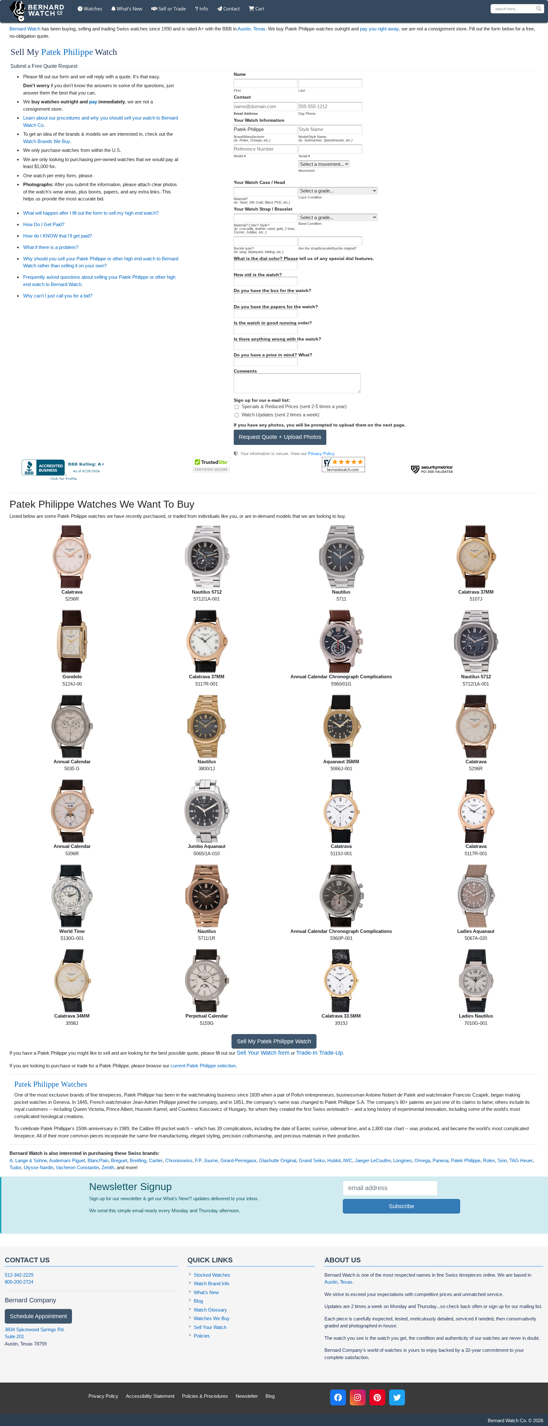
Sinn (502, 1160)
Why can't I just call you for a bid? (57, 295)
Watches (92, 8)
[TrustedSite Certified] (211, 464)
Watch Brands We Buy (46, 141)
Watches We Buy (212, 1318)
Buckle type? (259, 250)
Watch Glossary (210, 1309)
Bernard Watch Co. (507, 1420)
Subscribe (401, 1206)
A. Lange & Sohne (28, 1160)
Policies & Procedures (205, 1396)
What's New (128, 8)
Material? (262, 200)
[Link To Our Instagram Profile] (358, 1397)
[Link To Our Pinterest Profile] (377, 1397)
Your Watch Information (259, 120)
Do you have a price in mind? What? (273, 355)
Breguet (119, 1160)
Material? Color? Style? (264, 228)
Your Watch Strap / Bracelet (263, 209)
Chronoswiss (178, 1160)
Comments (245, 371)
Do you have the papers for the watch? (276, 306)
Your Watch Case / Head (259, 182)
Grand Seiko (312, 1160)
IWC (347, 1160)
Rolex (489, 1160)
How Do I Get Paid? (43, 224)
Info (203, 8)
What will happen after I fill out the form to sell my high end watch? (91, 213)
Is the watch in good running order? (273, 323)
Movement (306, 171)
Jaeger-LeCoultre (373, 1160)
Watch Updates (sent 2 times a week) (280, 414)
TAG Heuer (521, 1160)
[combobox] (517, 8)
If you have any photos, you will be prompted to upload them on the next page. (320, 425)
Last (301, 90)
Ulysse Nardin (38, 1167)
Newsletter (247, 1396)
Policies (202, 1335)
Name (240, 74)
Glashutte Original (277, 1160)
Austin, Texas (251, 28)
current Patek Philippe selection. (204, 1065)
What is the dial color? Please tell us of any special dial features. (304, 258)
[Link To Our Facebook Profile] (338, 1397)
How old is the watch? (258, 274)
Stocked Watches (212, 1275)
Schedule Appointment (38, 1316)
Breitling (138, 1160)
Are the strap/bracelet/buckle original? (327, 248)
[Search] (540, 8)
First (237, 90)
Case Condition (310, 197)
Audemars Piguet (67, 1160)
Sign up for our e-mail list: (262, 400)
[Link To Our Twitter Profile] (397, 1397)
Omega (422, 1160)
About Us (342, 1260)
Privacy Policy (321, 453)
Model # (240, 156)
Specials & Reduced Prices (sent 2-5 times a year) (294, 406)
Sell (171, 8)
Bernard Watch (25, 28)
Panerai (440, 1160)
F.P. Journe (206, 1160)
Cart (259, 8)
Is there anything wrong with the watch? (277, 339)
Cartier (156, 1160)
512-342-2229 (19, 1275)
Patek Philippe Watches (50, 1084)
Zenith (107, 1167)
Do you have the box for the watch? (272, 290)
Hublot (334, 1160)
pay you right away (379, 28)
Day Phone (307, 113)
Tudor (15, 1167)
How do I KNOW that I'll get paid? (57, 235)
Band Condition (310, 223)
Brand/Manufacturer (252, 138)
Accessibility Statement (150, 1396)
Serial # (304, 156)
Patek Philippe (67, 52)
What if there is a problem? (50, 247)
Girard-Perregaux (238, 1160)
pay (93, 101)
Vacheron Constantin (77, 1167)
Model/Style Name (325, 138)
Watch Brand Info (211, 1283)
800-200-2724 (19, 1282)
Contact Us (27, 1260)
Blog (198, 1301)
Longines (402, 1160)
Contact (231, 8)
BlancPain (98, 1160)
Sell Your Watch (210, 1327)
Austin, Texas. (339, 1282)
